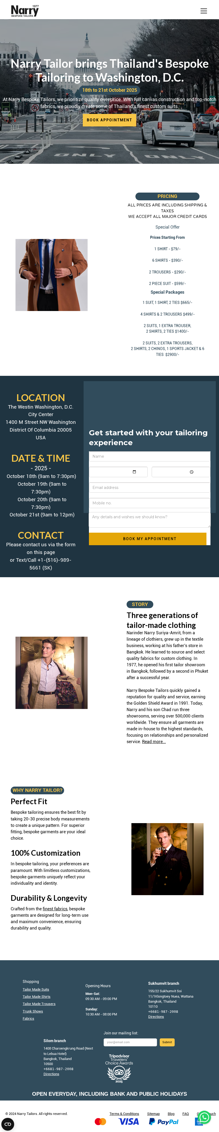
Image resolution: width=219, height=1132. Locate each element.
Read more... (154, 741)
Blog (171, 1114)
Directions (156, 1017)
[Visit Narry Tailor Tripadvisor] (120, 1069)
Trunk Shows (33, 1011)
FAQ (185, 1114)
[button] (202, 11)
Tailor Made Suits (36, 989)
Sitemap (153, 1114)
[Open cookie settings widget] (7, 1124)
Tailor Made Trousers (39, 1004)
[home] (25, 11)
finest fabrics (55, 908)
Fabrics (28, 1019)
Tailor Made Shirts (36, 997)
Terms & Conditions (124, 1114)
